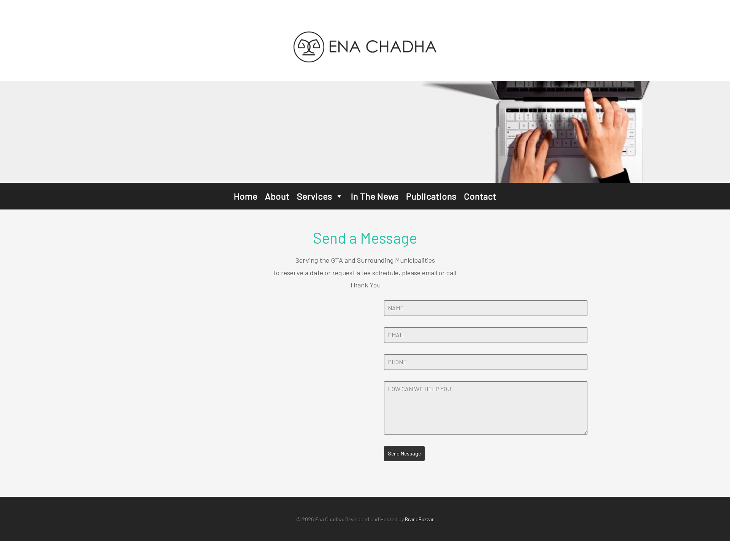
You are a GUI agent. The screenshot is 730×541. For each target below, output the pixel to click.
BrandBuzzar (419, 519)
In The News (374, 195)
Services (314, 195)
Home (245, 195)
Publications (431, 195)
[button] (338, 196)
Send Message (404, 453)
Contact (480, 195)
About (277, 195)
